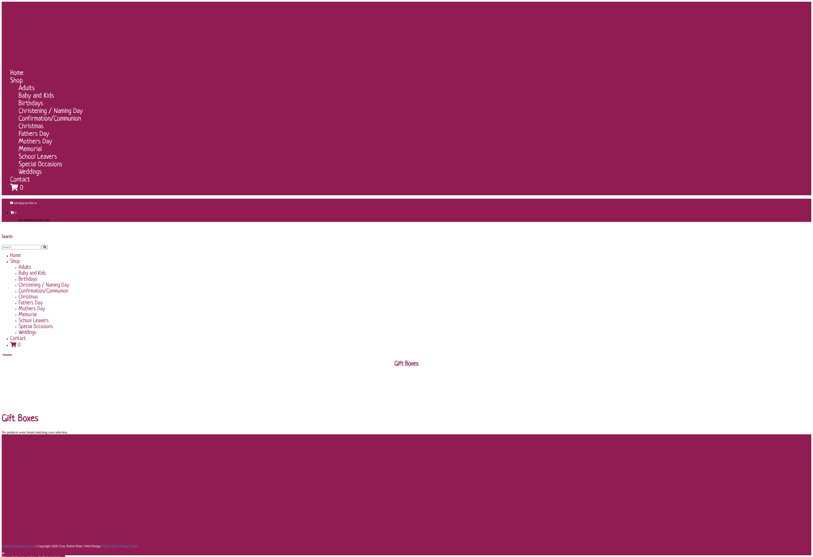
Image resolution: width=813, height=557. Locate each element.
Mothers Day (35, 141)
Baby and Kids (36, 96)
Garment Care (25, 546)
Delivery (7, 546)
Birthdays (31, 103)
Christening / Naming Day (51, 111)
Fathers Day (34, 134)
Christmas (31, 126)
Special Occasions (40, 164)
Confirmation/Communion (50, 118)
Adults (27, 88)
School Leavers (38, 157)
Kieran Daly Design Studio (120, 546)
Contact (20, 179)
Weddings (30, 172)
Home (17, 73)
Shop (16, 80)
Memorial (30, 149)
